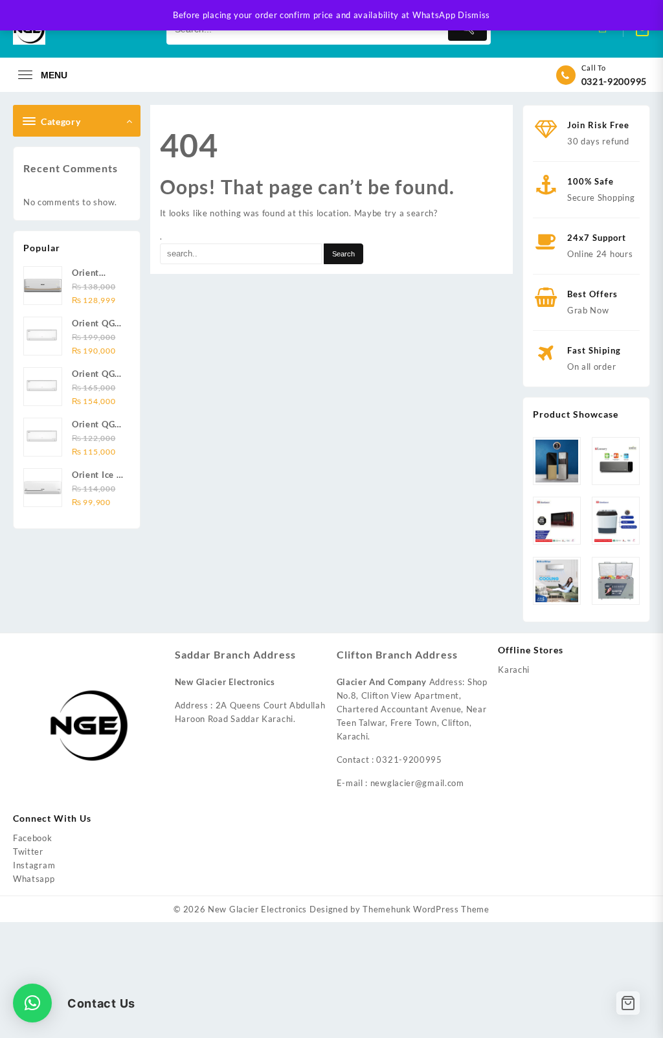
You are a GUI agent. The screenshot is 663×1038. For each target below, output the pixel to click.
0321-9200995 (614, 81)
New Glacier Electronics (257, 909)
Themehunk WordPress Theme (426, 909)
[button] (32, 1003)
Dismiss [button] (474, 15)
